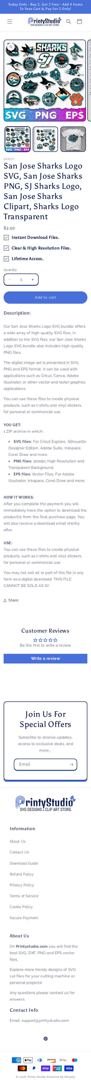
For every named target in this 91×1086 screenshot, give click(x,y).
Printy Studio (37, 1077)
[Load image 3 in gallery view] (73, 139)
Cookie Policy (21, 907)
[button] (9, 21)
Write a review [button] (45, 658)
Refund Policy (22, 874)
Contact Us (19, 852)
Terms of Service (24, 896)
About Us (18, 841)
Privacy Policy (22, 885)
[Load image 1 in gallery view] (17, 139)
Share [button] (13, 600)
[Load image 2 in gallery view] (45, 139)
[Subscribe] (71, 764)
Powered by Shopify (61, 1077)
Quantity (10, 270)
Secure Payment (24, 918)
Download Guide (24, 863)
